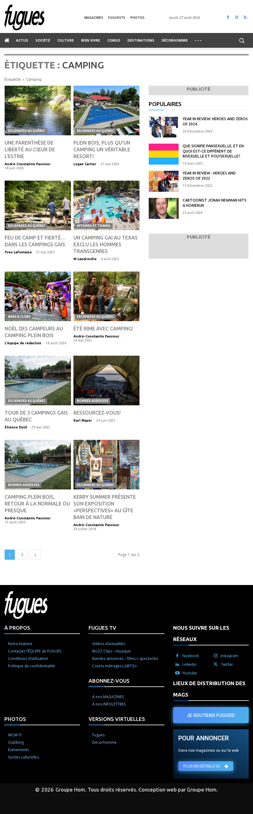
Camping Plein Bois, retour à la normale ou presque (37, 503)
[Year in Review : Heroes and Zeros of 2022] (164, 181)
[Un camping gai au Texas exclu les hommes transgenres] (106, 205)
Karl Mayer (82, 420)
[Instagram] (236, 17)
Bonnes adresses (92, 401)
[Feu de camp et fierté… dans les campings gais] (38, 205)
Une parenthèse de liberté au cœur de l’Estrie (30, 149)
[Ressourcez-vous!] (106, 380)
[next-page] (35, 555)
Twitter (227, 664)
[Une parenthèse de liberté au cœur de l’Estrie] (38, 110)
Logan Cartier (84, 164)
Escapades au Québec (26, 131)
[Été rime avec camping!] (106, 296)
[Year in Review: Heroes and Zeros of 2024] (164, 127)
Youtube (189, 673)
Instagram (229, 656)
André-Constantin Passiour (28, 164)
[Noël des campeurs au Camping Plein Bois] (38, 296)
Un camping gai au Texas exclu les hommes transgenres (105, 244)
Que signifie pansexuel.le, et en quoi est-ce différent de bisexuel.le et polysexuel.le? (213, 151)
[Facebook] (228, 17)
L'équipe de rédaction (23, 343)
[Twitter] (245, 17)
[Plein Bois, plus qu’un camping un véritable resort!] (106, 110)
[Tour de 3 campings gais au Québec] (38, 380)
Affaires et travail (94, 225)
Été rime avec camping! (103, 328)
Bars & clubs (19, 316)
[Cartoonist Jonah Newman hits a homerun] (164, 208)
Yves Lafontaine (18, 252)
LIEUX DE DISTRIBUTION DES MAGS (209, 688)
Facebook (190, 656)
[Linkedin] (177, 664)
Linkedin (189, 664)
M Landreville (85, 259)
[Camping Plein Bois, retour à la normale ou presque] (38, 464)
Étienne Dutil (16, 427)
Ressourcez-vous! (97, 412)
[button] (241, 40)
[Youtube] (177, 673)
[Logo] (44, 17)
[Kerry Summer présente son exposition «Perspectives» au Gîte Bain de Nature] (106, 464)
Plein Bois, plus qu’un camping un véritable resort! (101, 149)
